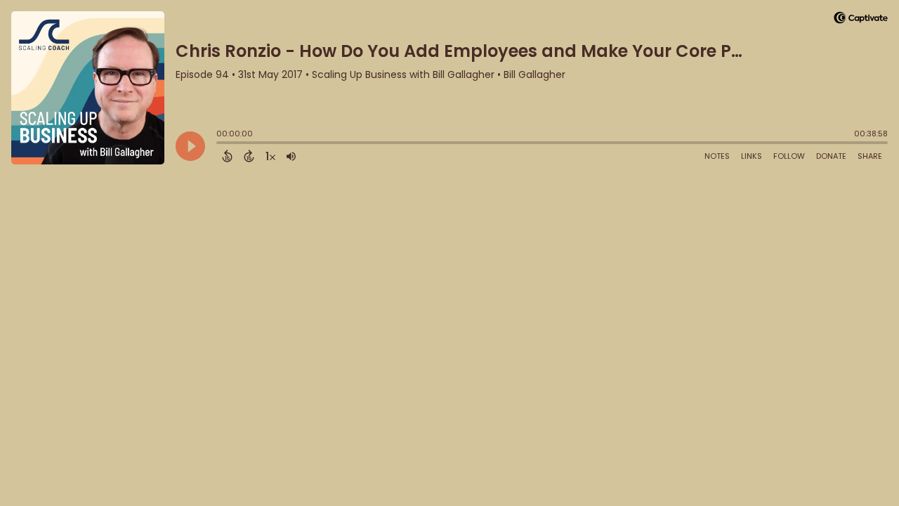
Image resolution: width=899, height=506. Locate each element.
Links (751, 156)
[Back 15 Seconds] (227, 156)
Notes (717, 156)
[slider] (219, 144)
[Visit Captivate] (861, 20)
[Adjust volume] (291, 156)
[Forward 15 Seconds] (249, 156)
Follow (789, 156)
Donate (831, 156)
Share (870, 156)
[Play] (190, 146)
